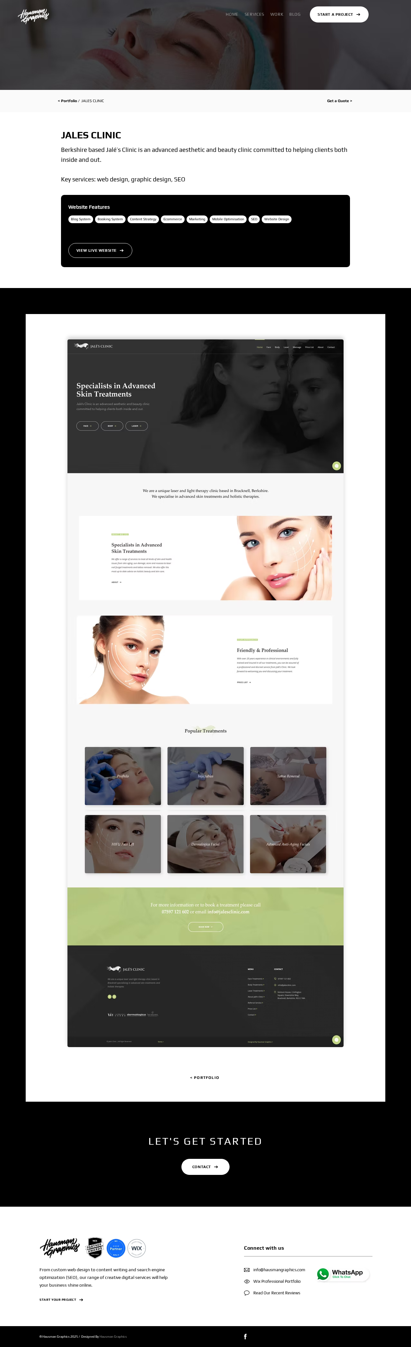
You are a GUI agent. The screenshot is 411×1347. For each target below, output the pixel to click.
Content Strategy (143, 219)
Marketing (197, 219)
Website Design (276, 219)
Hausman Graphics (113, 1336)
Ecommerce (172, 219)
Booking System (110, 219)
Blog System (81, 219)
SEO (254, 219)
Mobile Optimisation (228, 219)
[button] (254, 14)
